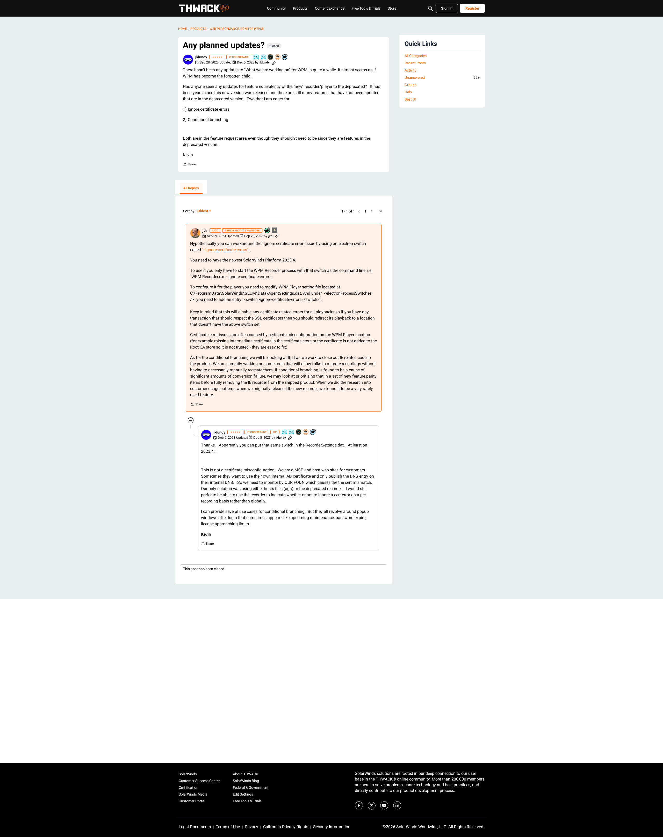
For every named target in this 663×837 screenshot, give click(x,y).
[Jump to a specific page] (380, 211)
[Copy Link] (274, 62)
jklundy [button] (201, 57)
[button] (188, 59)
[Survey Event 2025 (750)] (256, 57)
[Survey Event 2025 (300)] (264, 57)
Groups (410, 85)
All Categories (416, 56)
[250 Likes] (267, 230)
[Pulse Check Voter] (271, 57)
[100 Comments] (285, 57)
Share (189, 164)
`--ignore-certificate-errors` (225, 249)
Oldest (203, 211)
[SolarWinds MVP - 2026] (278, 57)
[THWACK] (204, 8)
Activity (410, 70)
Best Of (410, 99)
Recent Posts (415, 63)
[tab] (191, 188)
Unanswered (442, 77)
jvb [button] (205, 231)
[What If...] (275, 230)
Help (408, 92)
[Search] (430, 8)
